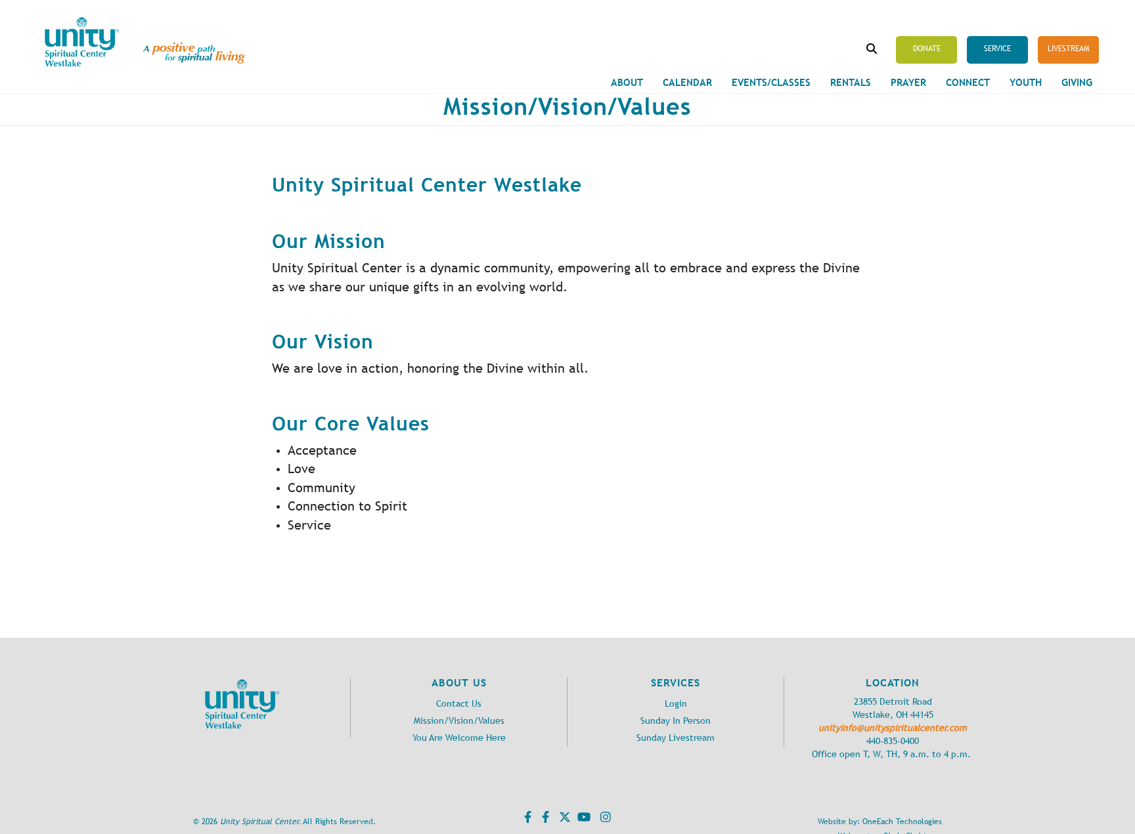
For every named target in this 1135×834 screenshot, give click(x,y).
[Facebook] (526, 819)
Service (997, 48)
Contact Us (458, 703)
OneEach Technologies (902, 821)
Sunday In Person (675, 720)
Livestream (1069, 48)
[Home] (82, 42)
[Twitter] (563, 819)
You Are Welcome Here (459, 737)
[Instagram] (604, 819)
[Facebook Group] (544, 819)
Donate (927, 48)
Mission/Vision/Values (459, 720)
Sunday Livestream (675, 737)
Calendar (687, 82)
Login (676, 703)
